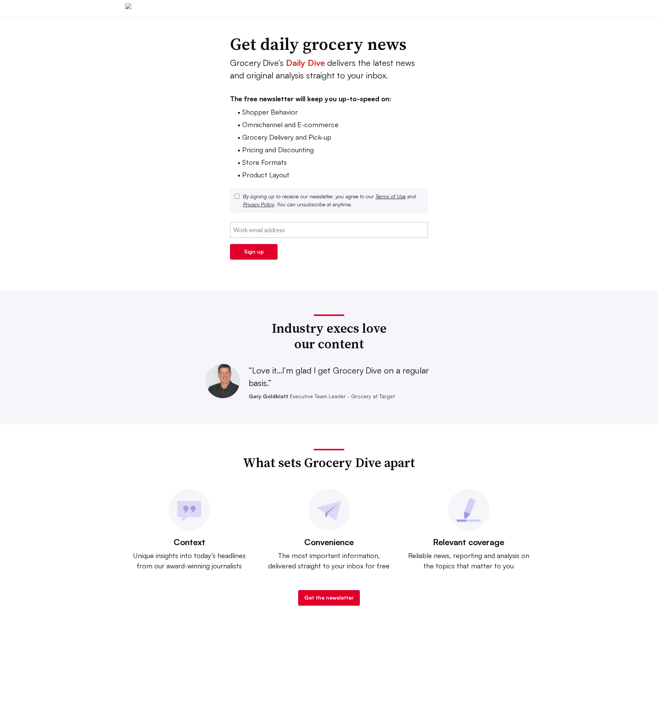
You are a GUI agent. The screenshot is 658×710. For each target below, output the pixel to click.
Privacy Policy (258, 204)
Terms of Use (390, 196)
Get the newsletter (329, 597)
